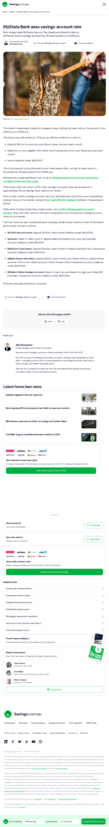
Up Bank (71, 200)
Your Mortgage (50, 799)
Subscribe (95, 525)
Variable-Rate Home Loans (19, 602)
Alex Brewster (24, 345)
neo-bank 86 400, (56, 200)
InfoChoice (38, 799)
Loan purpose (15, 821)
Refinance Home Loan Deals (54, 572)
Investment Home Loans (18, 595)
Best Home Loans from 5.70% (51, 470)
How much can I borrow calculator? (23, 623)
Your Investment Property (67, 799)
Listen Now (56, 689)
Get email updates (85, 43)
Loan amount (51, 821)
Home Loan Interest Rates (18, 588)
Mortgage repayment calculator (22, 616)
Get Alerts (95, 539)
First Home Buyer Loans (17, 630)
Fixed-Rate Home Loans (17, 609)
